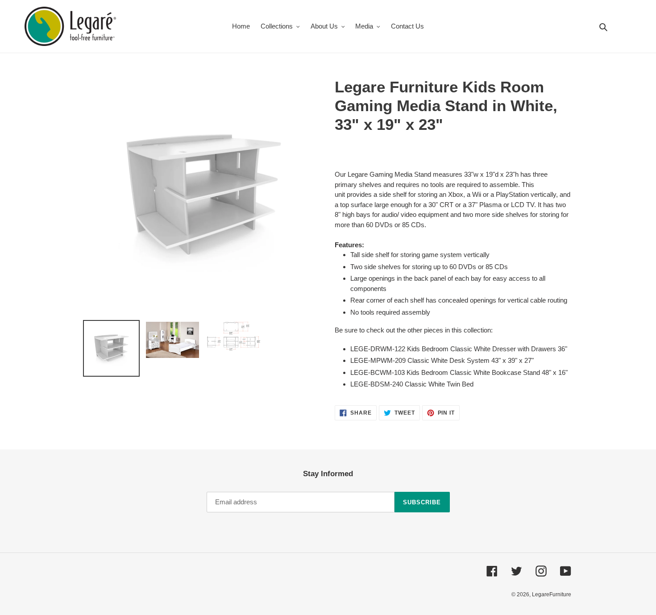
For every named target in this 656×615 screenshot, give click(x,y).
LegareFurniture (551, 594)
